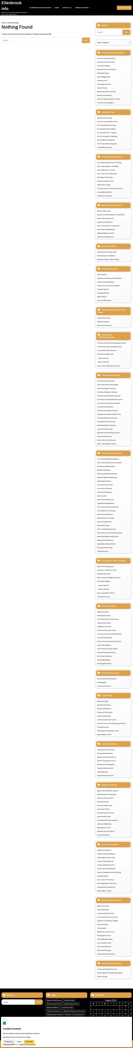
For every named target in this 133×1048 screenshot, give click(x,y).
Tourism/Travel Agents (105, 103)
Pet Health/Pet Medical (105, 140)
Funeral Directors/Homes (106, 652)
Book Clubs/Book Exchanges (107, 384)
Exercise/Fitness (103, 809)
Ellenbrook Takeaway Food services (74, 1011)
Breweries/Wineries (104, 708)
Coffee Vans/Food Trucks (106, 630)
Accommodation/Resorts (106, 58)
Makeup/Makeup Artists (105, 233)
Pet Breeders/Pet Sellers (106, 129)
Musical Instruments (104, 95)
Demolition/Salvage (104, 492)
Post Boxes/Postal (104, 943)
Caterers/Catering (104, 623)
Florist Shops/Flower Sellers (107, 649)
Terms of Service (81, 7)
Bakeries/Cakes (103, 612)
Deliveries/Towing (104, 185)
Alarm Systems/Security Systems (109, 462)
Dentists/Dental (103, 802)
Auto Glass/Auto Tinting (106, 170)
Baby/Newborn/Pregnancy (106, 794)
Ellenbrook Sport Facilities (55, 1014)
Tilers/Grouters (102, 551)
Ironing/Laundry (102, 876)
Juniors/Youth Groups (105, 429)
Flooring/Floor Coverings (106, 510)
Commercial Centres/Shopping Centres (111, 343)
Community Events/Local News (108, 403)
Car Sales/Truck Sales (105, 177)
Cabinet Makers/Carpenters (107, 477)
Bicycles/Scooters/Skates (106, 69)
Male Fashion (102, 297)
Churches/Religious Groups (107, 392)
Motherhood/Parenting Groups (108, 433)
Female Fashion (103, 289)
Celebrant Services (104, 626)
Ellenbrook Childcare (53, 1007)
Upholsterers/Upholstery (106, 887)
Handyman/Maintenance (106, 865)
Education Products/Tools (106, 570)
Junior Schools (103, 358)
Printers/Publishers (104, 946)
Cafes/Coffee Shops (104, 712)
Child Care (68, 1014)
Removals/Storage (104, 950)
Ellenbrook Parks (69, 1000)
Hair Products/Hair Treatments (108, 226)
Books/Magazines (103, 77)
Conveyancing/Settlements (107, 969)
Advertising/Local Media (106, 256)
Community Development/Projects (110, 399)
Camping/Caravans (104, 84)
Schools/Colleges (103, 581)
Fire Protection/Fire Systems (108, 507)
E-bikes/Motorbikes (104, 192)
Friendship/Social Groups (106, 421)
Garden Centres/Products (106, 757)
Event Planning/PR (104, 645)
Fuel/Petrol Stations (104, 196)
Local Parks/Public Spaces (106, 350)
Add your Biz (124, 8)
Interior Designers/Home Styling (109, 872)
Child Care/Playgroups (105, 566)
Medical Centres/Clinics (105, 831)
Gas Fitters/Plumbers (105, 514)
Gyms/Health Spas (104, 816)
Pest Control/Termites (105, 880)
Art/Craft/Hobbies (103, 66)
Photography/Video (104, 663)
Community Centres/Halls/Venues (109, 346)
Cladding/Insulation (104, 481)
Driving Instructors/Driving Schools (110, 188)
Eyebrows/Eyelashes (105, 222)
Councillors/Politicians (105, 407)
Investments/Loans (104, 686)
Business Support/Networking (108, 259)
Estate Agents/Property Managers (110, 973)
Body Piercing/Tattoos (105, 218)
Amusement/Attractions (106, 62)
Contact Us (66, 7)
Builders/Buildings (103, 470)
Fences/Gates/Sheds (105, 753)
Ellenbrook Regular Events (40, 7)
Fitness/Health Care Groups (107, 418)
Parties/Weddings (103, 660)
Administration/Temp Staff (107, 252)
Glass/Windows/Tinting (105, 518)
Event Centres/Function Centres (109, 641)
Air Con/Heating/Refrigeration (108, 459)
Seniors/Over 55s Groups (106, 440)
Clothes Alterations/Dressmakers (109, 278)
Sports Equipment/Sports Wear (108, 99)
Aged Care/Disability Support (108, 790)
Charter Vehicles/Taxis (105, 181)
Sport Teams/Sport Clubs (106, 444)
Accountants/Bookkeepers (107, 679)
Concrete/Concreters (105, 485)
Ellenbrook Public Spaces (54, 1000)
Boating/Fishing (103, 73)
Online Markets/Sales (105, 939)
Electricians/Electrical (105, 499)
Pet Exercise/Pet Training (106, 132)
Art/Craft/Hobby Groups (106, 381)
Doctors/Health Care (104, 805)
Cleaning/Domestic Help (106, 857)
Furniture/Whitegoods (105, 861)
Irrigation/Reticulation (105, 768)
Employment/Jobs (104, 574)
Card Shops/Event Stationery (108, 619)
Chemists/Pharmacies (105, 798)
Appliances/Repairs (104, 850)
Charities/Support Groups (106, 388)
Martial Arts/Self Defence (106, 91)
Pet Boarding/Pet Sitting (106, 125)
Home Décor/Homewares (106, 868)
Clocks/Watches (103, 909)
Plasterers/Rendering (105, 540)
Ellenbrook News (103, 322)
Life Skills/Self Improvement (107, 820)
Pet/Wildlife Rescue (104, 147)
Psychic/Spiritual (103, 835)
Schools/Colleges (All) (105, 354)
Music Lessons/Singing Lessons (109, 577)
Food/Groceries (103, 727)
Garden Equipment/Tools (106, 761)
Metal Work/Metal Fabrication (108, 536)
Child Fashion (102, 274)
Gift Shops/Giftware (104, 656)
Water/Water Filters (104, 734)
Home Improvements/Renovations (109, 533)
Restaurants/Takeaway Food (107, 731)
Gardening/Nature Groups (106, 425)
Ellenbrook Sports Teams (54, 1004)
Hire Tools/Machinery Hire (106, 529)
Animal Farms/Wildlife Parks (107, 121)
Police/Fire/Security (104, 325)
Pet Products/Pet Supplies (107, 144)
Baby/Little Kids (103, 906)
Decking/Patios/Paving (105, 749)
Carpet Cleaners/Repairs (106, 854)
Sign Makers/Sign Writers (106, 544)
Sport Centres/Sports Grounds (108, 366)
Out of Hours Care (79, 1014)
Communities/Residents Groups (109, 396)
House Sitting (102, 976)
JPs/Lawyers (102, 928)
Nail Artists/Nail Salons (105, 237)
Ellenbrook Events (104, 318)
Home (57, 7)
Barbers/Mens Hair (104, 211)
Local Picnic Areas (67, 1007)
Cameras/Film (102, 80)
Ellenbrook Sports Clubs (71, 1004)
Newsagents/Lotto (104, 935)
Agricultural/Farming (104, 118)
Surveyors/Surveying (104, 547)
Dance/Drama (102, 88)
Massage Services (104, 827)
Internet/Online (102, 924)
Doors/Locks (101, 496)
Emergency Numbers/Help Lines (109, 414)
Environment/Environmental (107, 917)
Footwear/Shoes (103, 293)
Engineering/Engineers (105, 503)
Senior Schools (103, 362)
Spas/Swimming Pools (105, 775)
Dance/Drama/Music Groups (107, 410)
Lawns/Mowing (102, 772)
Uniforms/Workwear (104, 300)
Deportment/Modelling (105, 282)
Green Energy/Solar (104, 522)
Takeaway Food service (54, 1011)
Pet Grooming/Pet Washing (107, 136)
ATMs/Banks (101, 682)
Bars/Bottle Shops (104, 615)
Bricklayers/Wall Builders (106, 466)
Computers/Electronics (105, 913)
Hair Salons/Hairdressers (106, 229)
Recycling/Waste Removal (106, 883)
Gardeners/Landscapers (106, 764)
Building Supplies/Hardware (107, 474)
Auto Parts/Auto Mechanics (107, 173)
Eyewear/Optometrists (105, 813)
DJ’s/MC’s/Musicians (104, 638)
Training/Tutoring (103, 596)
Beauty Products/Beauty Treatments (111, 214)
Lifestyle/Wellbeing (104, 824)
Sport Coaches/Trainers (106, 593)
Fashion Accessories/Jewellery (108, 285)
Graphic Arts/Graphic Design (107, 921)
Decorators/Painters (104, 488)
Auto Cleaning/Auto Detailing (107, 166)
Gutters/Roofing (103, 525)
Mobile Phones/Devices (106, 932)
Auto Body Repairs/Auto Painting (109, 162)
